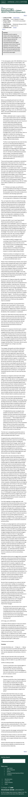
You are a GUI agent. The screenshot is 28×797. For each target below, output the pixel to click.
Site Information (8, 779)
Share (25, 15)
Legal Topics (10, 768)
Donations (9, 774)
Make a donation (9, 782)
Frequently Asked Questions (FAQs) (15, 773)
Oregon (15, 27)
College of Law (20, 792)
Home (2, 7)
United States (16, 17)
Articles (9, 771)
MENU (3, 2)
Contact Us (7, 780)
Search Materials (11, 769)
